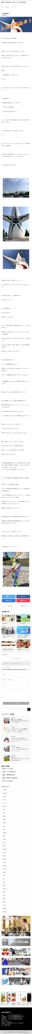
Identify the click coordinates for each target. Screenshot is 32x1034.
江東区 (4, 872)
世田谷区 (5, 806)
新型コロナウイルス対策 (16, 719)
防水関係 (5, 911)
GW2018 (5, 15)
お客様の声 (5, 793)
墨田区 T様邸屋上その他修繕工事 (10, 777)
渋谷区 (4, 875)
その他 (4, 799)
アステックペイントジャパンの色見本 (19, 728)
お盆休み (5, 796)
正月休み (5, 862)
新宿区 (4, 845)
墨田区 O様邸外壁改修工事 (9, 774)
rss (23, 1032)
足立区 (4, 905)
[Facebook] (26, 1032)
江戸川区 (5, 869)
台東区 (4, 819)
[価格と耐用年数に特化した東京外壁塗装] (13, 2)
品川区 (4, 826)
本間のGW (23, 606)
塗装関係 (5, 832)
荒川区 (4, 895)
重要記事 (5, 908)
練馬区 (4, 892)
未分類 (4, 852)
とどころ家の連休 (9, 606)
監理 (4, 882)
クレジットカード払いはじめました (18, 738)
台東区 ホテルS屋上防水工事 (9, 771)
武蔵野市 (5, 865)
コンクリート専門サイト (16, 747)
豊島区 (4, 901)
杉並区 (4, 855)
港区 (4, 878)
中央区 (4, 809)
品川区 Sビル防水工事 (8, 781)
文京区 (4, 842)
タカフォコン (5, 803)
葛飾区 (4, 898)
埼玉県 (4, 829)
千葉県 (4, 816)
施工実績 (5, 849)
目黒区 (4, 885)
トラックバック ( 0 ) (16, 658)
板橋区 (4, 859)
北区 (4, 812)
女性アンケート (14, 757)
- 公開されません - (8, 679)
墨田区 (4, 836)
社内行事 (5, 888)
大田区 (4, 839)
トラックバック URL (5, 667)
